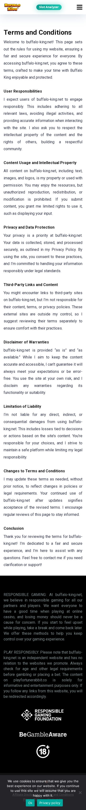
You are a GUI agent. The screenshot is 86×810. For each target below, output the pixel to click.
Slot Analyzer (49, 7)
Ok (30, 803)
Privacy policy (49, 803)
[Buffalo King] (12, 6)
